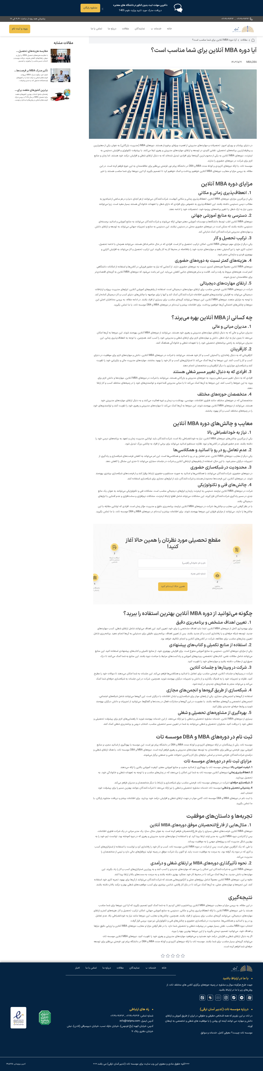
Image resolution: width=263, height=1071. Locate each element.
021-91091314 (243, 18)
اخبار (77, 968)
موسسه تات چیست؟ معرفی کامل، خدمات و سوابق (226, 1033)
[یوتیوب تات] (218, 998)
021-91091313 (227, 18)
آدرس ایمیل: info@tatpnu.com (136, 1021)
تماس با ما (96, 29)
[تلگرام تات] (242, 998)
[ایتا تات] (202, 998)
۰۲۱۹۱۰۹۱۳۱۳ (117, 1016)
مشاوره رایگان (90, 8)
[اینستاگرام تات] (226, 998)
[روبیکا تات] (210, 998)
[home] (253, 40)
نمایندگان (140, 29)
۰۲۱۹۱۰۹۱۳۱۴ (132, 1016)
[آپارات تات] (249, 998)
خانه (169, 29)
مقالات (125, 29)
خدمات (156, 30)
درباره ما (112, 29)
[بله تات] (234, 998)
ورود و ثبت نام (19, 29)
